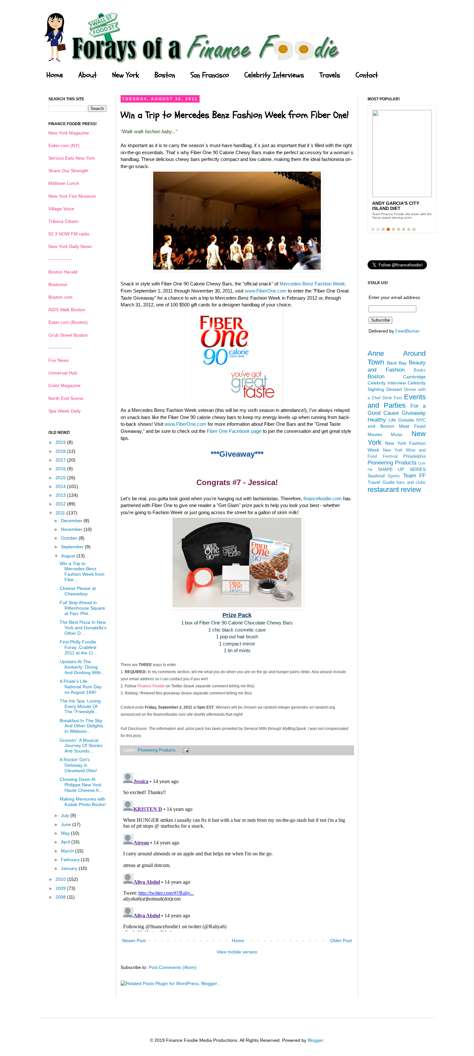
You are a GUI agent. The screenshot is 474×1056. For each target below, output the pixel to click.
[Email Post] (185, 750)
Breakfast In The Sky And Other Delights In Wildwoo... (81, 726)
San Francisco (210, 75)
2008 (61, 897)
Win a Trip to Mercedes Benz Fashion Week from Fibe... (82, 571)
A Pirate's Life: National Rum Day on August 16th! (81, 687)
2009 (61, 888)
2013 (61, 495)
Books (420, 370)
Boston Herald (62, 271)
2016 (61, 468)
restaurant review (394, 489)
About (87, 75)
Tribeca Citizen (63, 221)
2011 (60, 512)
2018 (61, 451)
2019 (61, 442)
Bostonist (57, 284)
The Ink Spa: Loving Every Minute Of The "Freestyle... (80, 706)
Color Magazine (64, 385)
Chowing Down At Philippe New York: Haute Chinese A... (81, 785)
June (66, 824)
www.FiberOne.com (266, 291)
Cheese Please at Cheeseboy (78, 591)
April (66, 841)
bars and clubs (411, 482)
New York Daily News (70, 246)
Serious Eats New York (71, 158)
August (68, 555)
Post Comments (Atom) (172, 967)
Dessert (394, 389)
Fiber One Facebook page (234, 431)
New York (125, 75)
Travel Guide (381, 482)
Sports (394, 476)
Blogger (315, 1040)
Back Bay (397, 362)
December (72, 520)
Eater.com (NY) (64, 145)
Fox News (58, 360)
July (65, 815)
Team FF (414, 476)
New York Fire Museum (72, 196)
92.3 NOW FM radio (68, 233)
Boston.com (60, 297)
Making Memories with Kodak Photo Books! (83, 801)
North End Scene (65, 398)
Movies (375, 434)
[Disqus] (237, 850)
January (70, 868)
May (66, 833)
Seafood (376, 475)
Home (54, 75)
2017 (61, 460)
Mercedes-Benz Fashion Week (312, 283)
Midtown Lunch (63, 183)
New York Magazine (68, 132)
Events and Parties (397, 401)
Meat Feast (412, 426)
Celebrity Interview (387, 382)
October (70, 538)
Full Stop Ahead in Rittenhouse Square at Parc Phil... (82, 608)
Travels (330, 75)
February (71, 859)
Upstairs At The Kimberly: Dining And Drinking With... (82, 667)
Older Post (341, 940)
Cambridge (414, 376)
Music (397, 434)
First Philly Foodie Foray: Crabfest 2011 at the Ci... (78, 647)
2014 (61, 486)
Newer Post (134, 940)
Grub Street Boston (68, 335)
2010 (61, 879)
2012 (61, 503)
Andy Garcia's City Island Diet (395, 206)
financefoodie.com (322, 498)
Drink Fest (392, 398)
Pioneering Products (157, 750)
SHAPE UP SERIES (402, 469)
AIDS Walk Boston (66, 309)
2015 (61, 477)
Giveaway (414, 413)
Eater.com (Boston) (68, 322)
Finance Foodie (151, 686)
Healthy (377, 420)
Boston (164, 75)
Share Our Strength (68, 170)
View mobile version (237, 951)
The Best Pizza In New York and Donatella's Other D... (83, 628)
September (73, 546)
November (72, 529)
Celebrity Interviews (274, 75)
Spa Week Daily (64, 410)
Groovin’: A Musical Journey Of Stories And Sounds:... (81, 746)
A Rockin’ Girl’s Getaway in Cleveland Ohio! (78, 765)
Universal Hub (62, 372)
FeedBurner (407, 331)
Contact (367, 75)
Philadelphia (414, 456)
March (68, 850)
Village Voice (61, 208)
